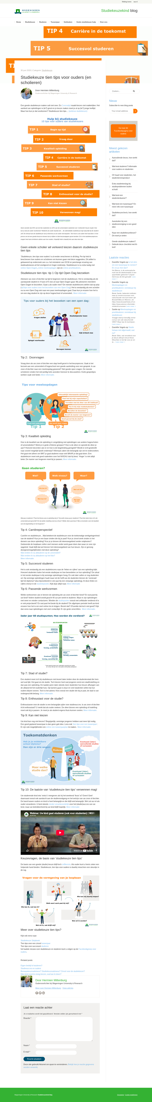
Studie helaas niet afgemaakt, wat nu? (123, 330)
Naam (27, 1045)
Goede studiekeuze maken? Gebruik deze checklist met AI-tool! (124, 244)
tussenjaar (46, 943)
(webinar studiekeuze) (78, 111)
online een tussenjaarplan (57, 727)
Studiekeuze (30, 22)
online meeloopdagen (47, 268)
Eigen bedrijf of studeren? (31, 966)
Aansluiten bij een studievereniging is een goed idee (124, 224)
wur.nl (136, 2)
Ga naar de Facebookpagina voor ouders (123, 131)
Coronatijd (66, 105)
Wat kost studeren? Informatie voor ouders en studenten (124, 167)
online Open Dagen (29, 268)
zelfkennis (66, 864)
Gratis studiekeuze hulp (86, 22)
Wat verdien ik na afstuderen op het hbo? (38, 556)
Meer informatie (79, 293)
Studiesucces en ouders (31, 968)
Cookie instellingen (131, 1095)
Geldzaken (68, 22)
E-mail (27, 1052)
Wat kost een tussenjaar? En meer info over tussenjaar (124, 205)
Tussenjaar (55, 22)
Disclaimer (120, 1095)
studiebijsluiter (43, 584)
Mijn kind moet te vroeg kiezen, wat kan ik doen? (41, 974)
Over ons (103, 22)
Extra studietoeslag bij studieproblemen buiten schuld (122, 186)
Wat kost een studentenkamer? (119, 196)
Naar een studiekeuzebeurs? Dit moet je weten (124, 234)
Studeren (43, 22)
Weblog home (126, 2)
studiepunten (63, 601)
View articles (67, 988)
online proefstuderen (71, 268)
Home (18, 22)
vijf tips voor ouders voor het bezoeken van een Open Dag (45, 288)
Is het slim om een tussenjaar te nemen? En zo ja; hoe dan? (124, 265)
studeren (45, 946)
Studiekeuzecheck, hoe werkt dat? (124, 214)
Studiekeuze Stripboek (30, 940)
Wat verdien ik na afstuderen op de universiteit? (40, 553)
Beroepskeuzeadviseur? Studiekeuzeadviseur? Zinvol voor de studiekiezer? (53, 971)
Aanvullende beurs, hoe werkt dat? (124, 159)
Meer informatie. (48, 375)
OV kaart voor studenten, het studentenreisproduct (124, 176)
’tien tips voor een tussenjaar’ (85, 724)
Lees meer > (131, 306)
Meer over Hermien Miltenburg (48, 988)
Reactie (27, 1018)
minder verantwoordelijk (59, 804)
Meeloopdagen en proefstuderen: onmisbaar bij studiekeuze (124, 288)
